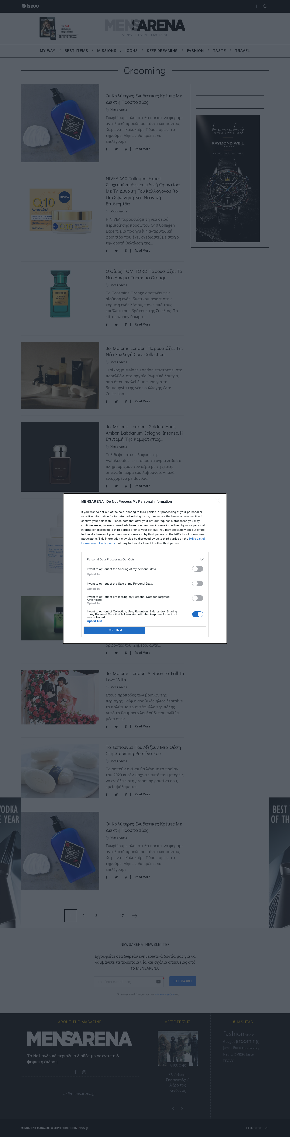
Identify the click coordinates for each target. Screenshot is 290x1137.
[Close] (218, 502)
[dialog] (145, 569)
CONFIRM (114, 630)
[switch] (197, 569)
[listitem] (145, 559)
